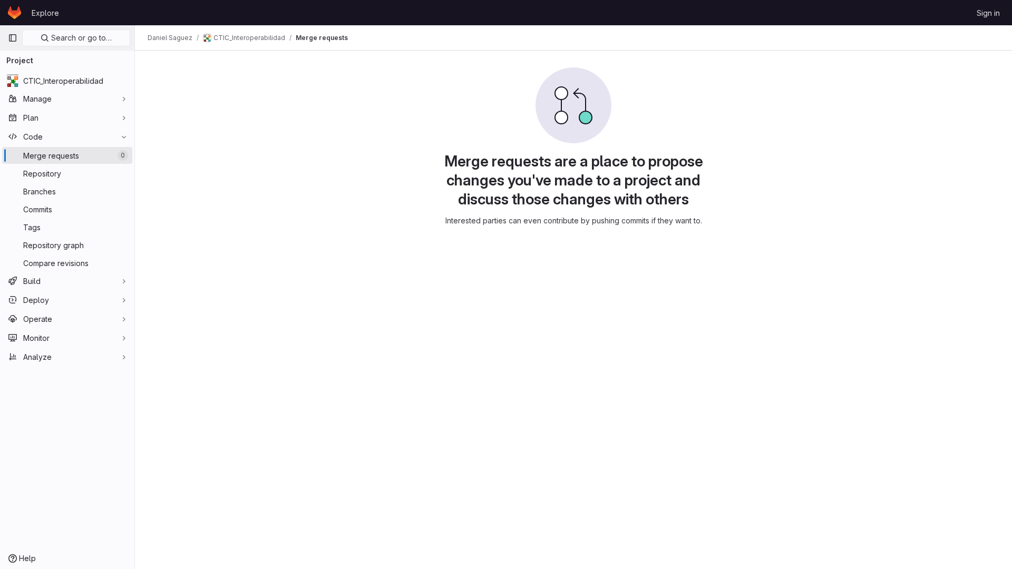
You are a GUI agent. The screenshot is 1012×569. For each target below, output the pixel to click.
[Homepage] (14, 12)
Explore (45, 12)
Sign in (988, 12)
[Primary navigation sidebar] (12, 38)
